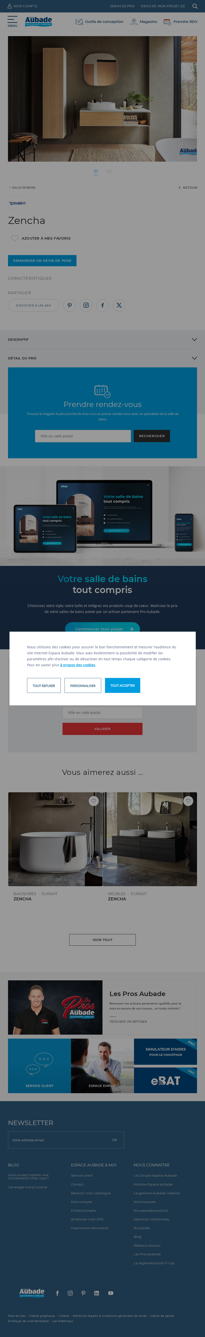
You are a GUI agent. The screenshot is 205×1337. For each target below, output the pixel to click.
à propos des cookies (77, 665)
